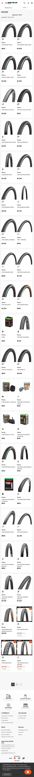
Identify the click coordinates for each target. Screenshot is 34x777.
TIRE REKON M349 (7, 175)
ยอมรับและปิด (7, 774)
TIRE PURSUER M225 (7, 272)
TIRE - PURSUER (21, 240)
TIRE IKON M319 (21, 77)
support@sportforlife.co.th (8, 753)
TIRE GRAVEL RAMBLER (8, 240)
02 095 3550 (4, 751)
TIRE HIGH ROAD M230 (23, 272)
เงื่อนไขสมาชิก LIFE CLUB (7, 737)
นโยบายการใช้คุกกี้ (15, 770)
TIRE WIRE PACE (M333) (8, 467)
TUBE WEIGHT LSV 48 (8, 435)
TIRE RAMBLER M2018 (23, 207)
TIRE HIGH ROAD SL (22, 532)
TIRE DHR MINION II (22, 142)
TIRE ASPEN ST (21, 370)
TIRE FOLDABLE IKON (8, 77)
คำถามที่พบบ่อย (21, 718)
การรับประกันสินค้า (22, 716)
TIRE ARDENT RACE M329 (24, 45)
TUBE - (3, 337)
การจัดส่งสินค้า (4, 720)
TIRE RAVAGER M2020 (8, 207)
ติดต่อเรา (20, 734)
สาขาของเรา (21, 732)
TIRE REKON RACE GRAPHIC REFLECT (7, 630)
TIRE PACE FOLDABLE (23, 337)
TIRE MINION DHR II (22, 629)
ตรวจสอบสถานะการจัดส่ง (7, 716)
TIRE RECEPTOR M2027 (23, 175)
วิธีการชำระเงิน (4, 718)
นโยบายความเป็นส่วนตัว (6, 732)
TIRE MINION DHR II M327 (9, 142)
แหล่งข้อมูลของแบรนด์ (23, 730)
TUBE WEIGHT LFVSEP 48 (9, 402)
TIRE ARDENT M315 (7, 45)
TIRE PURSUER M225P (8, 532)
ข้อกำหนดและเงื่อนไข (5, 730)
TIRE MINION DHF (7, 663)
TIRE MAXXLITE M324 (8, 110)
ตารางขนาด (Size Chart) (7, 723)
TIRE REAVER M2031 (22, 305)
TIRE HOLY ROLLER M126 (24, 110)
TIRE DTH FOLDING (7, 370)
